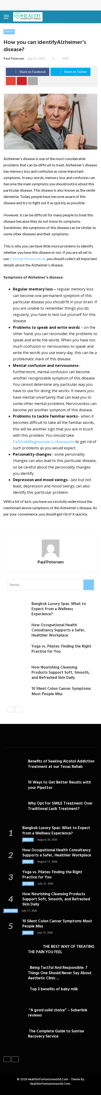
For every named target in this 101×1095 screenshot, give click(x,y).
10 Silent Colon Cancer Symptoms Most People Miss (61, 691)
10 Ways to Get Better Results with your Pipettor (59, 785)
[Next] (18, 709)
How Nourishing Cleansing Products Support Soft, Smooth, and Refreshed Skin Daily (60, 672)
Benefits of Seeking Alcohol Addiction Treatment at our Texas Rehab (61, 764)
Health (9, 31)
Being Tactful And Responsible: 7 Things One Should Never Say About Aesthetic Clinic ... (60, 973)
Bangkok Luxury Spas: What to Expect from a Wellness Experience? (58, 609)
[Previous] (10, 709)
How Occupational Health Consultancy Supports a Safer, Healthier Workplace (58, 630)
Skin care (11, 910)
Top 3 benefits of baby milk (53, 989)
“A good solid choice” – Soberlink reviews (57, 1013)
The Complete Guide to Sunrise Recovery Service (56, 1034)
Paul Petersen (14, 58)
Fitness (28, 883)
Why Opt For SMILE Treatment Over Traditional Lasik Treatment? (60, 806)
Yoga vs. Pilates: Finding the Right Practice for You (61, 649)
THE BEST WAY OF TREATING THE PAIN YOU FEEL (61, 949)
